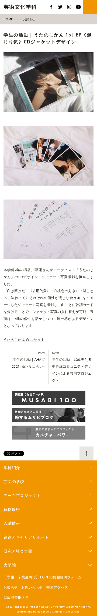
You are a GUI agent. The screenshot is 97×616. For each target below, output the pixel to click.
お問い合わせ (32, 587)
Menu (90, 7)
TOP (86, 453)
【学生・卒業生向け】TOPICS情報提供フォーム (43, 577)
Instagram (69, 7)
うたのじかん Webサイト (24, 339)
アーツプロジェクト (22, 495)
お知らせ (11, 587)
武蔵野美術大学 (16, 597)
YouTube (78, 7)
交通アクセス (57, 587)
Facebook (51, 7)
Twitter (60, 7)
